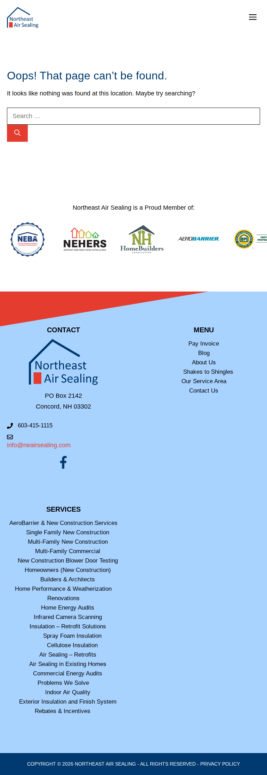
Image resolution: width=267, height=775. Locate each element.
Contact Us (203, 390)
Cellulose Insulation (72, 645)
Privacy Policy (220, 764)
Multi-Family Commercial (67, 551)
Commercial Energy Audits (67, 673)
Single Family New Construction (67, 532)
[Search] (17, 133)
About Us (204, 362)
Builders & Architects (67, 579)
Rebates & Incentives (63, 711)
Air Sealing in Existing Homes (67, 664)
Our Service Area (203, 381)
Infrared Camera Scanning (68, 617)
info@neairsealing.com (39, 445)
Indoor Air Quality (67, 692)
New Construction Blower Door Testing (68, 560)
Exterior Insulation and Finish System (67, 701)
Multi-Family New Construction (68, 541)
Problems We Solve (63, 683)
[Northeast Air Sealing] (22, 17)
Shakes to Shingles (208, 372)
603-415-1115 (35, 425)
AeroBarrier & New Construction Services (63, 523)
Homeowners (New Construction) (68, 570)
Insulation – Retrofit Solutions (68, 626)
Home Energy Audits (67, 607)
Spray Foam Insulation (72, 636)
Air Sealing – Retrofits (67, 654)
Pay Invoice (203, 343)
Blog (204, 353)
